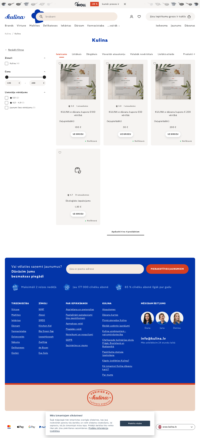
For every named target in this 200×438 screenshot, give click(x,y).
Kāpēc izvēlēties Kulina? (115, 361)
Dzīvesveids (17, 337)
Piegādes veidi (74, 329)
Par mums (107, 375)
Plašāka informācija (98, 428)
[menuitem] (9, 26)
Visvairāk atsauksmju (113, 54)
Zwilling (43, 342)
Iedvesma (162, 26)
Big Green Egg (46, 331)
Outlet (15, 353)
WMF (41, 309)
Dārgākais (91, 54)
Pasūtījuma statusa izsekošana (112, 353)
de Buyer (43, 348)
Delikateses (17, 348)
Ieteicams (61, 54)
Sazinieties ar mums (77, 345)
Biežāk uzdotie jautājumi (116, 326)
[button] (125, 55)
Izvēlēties (55, 431)
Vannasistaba (18, 331)
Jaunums (176, 26)
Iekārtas (16, 320)
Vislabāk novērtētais (141, 54)
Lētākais (76, 54)
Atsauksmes (109, 309)
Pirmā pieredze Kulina (114, 320)
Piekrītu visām (135, 423)
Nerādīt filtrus (16, 50)
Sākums (15, 342)
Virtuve (15, 309)
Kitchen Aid (45, 326)
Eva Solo (43, 353)
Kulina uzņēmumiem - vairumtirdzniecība (114, 333)
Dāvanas (190, 26)
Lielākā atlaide (166, 54)
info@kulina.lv (153, 338)
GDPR (69, 340)
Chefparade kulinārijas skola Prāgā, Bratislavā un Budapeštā (118, 343)
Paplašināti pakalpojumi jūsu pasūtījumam (79, 316)
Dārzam (15, 326)
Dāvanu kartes (110, 315)
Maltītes (16, 315)
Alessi (42, 315)
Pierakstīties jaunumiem (167, 269)
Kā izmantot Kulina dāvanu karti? (117, 368)
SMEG (42, 320)
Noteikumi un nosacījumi (79, 334)
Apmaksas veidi (74, 324)
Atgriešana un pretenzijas (80, 309)
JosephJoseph (46, 337)
